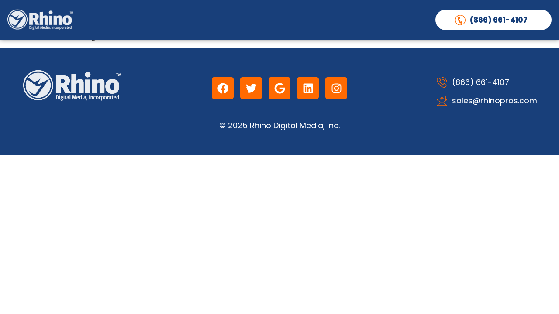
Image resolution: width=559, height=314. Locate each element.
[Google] (279, 88)
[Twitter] (251, 88)
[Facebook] (223, 88)
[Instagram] (336, 88)
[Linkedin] (308, 88)
